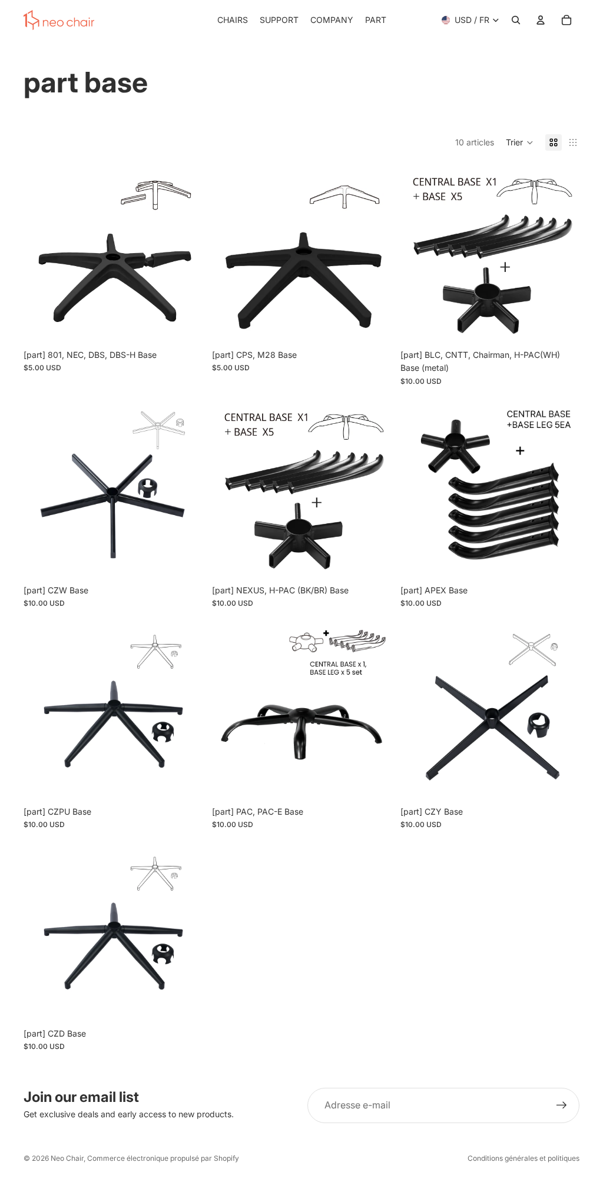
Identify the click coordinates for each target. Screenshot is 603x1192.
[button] (520, 142)
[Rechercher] (516, 20)
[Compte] (541, 20)
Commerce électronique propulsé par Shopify (163, 1158)
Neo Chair (67, 1158)
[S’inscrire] (561, 1105)
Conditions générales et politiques (523, 1158)
